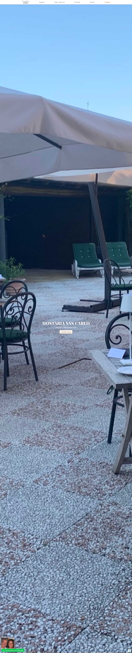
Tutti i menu (58, 2)
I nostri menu (66, 332)
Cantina (41, 2)
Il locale (77, 2)
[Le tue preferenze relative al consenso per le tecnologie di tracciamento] (129, 650)
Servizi (92, 2)
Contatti (107, 2)
